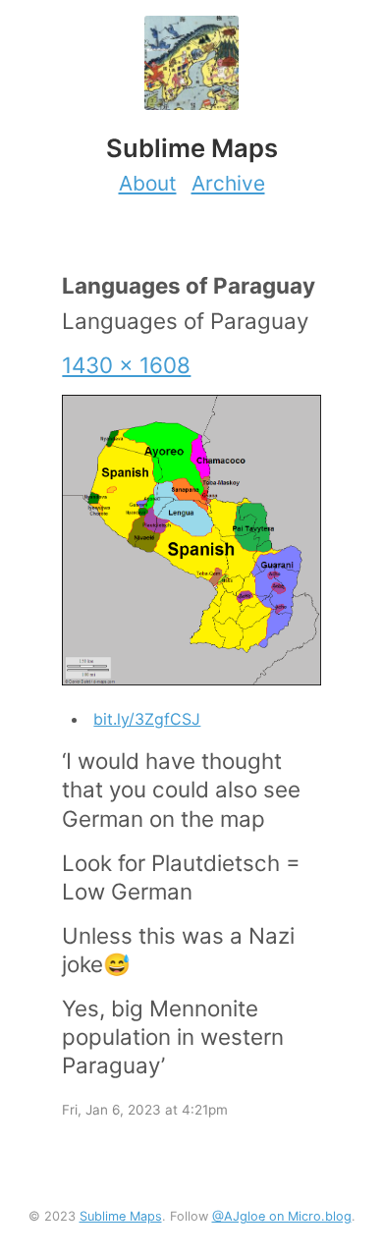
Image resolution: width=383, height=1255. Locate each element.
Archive (228, 183)
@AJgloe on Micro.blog (282, 1216)
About (148, 183)
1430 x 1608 (126, 365)
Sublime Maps (121, 1216)
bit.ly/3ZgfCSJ (146, 719)
